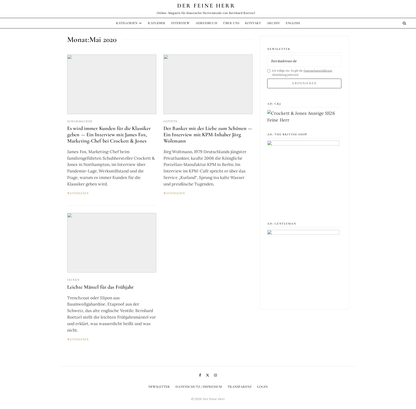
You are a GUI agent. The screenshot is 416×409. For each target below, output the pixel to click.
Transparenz (240, 387)
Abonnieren (304, 83)
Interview (180, 23)
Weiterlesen (78, 193)
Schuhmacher (79, 121)
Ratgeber (156, 23)
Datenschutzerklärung (318, 70)
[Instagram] (215, 375)
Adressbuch (206, 23)
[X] (207, 375)
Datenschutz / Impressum (199, 387)
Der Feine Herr (206, 6)
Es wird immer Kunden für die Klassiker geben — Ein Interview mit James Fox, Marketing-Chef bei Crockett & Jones (109, 134)
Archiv (273, 23)
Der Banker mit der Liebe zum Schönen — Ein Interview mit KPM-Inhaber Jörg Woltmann (207, 134)
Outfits (170, 121)
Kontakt (253, 23)
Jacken (73, 279)
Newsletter (159, 387)
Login (262, 387)
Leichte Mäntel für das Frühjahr (100, 287)
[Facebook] (200, 375)
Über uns (231, 23)
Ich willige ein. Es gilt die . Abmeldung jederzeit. (302, 72)
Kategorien (127, 23)
